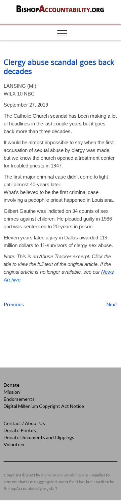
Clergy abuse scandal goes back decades (59, 66)
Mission (12, 392)
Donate (11, 385)
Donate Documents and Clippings (39, 437)
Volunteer (14, 444)
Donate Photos (20, 430)
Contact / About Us (24, 423)
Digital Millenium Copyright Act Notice (44, 406)
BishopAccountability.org (64, 474)
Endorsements (19, 399)
